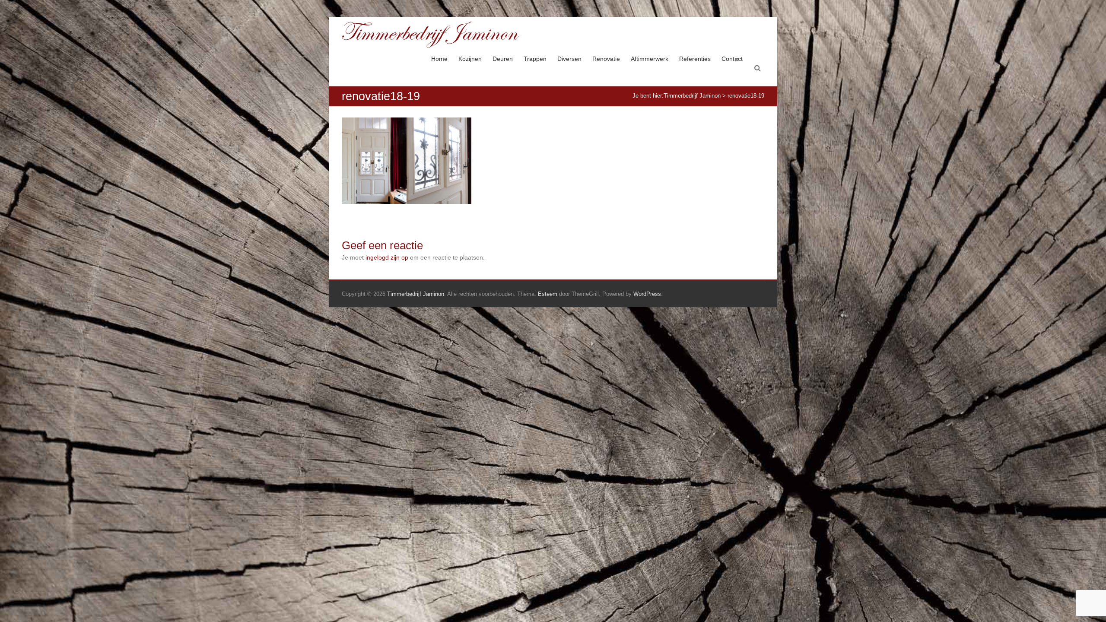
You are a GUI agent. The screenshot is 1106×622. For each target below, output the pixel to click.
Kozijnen (470, 58)
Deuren (503, 58)
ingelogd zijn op (386, 257)
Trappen (535, 58)
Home (439, 58)
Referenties (695, 58)
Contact (732, 58)
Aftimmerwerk (649, 58)
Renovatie (606, 58)
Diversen (569, 58)
